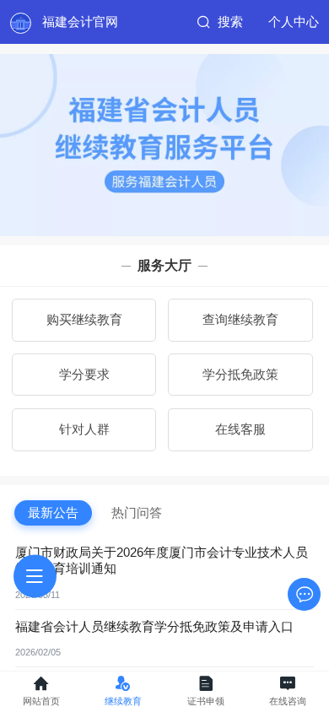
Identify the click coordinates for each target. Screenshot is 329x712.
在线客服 (240, 429)
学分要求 (84, 374)
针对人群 (84, 429)
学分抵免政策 (240, 374)
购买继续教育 (84, 319)
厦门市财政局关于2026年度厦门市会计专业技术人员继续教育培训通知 (161, 560)
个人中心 (293, 22)
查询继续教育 (240, 319)
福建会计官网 (80, 22)
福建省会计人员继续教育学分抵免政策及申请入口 (154, 627)
